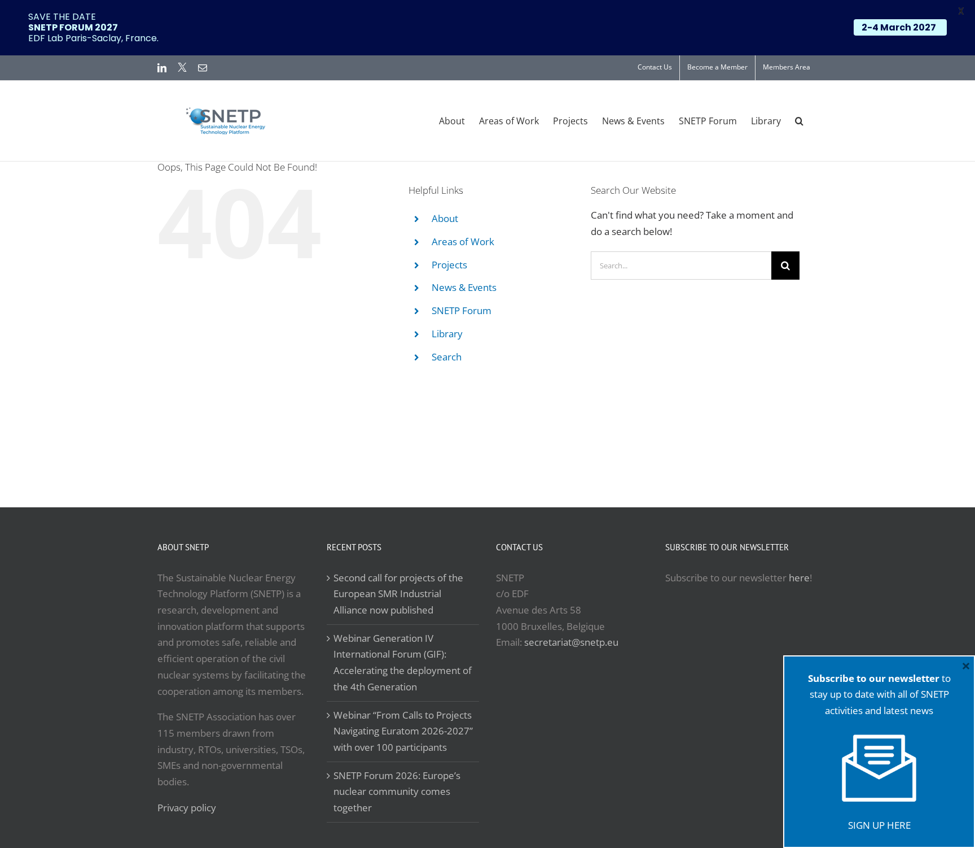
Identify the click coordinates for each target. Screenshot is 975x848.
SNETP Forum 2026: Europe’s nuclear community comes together (396, 791)
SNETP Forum (461, 310)
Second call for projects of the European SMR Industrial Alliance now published (398, 593)
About (445, 218)
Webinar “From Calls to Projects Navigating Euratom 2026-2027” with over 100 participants (403, 731)
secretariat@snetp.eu (571, 642)
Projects (449, 264)
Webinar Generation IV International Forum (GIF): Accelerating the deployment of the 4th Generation (402, 662)
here (799, 577)
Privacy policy (186, 807)
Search (447, 356)
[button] (799, 121)
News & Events (464, 287)
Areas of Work (463, 241)
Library (447, 333)
